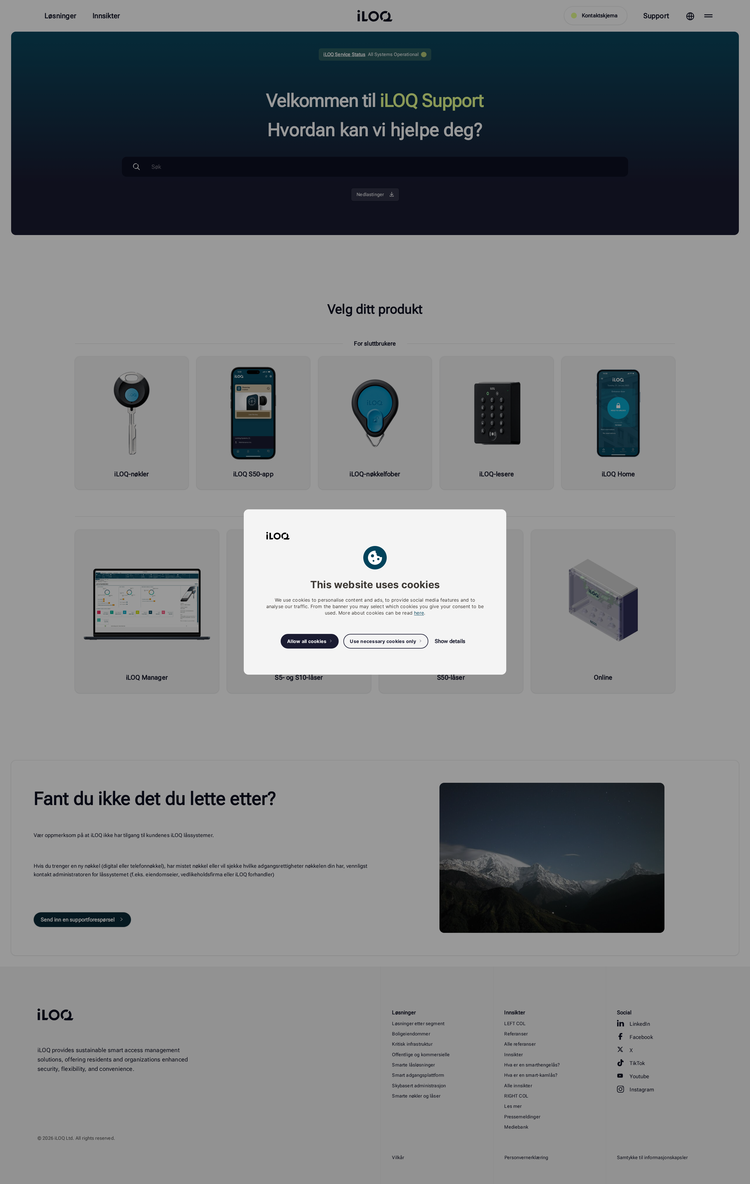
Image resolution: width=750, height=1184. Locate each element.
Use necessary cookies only (383, 641)
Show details (450, 641)
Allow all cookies (306, 641)
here (419, 613)
